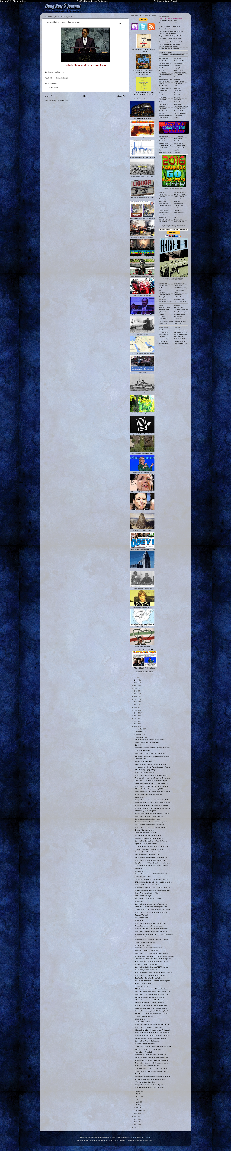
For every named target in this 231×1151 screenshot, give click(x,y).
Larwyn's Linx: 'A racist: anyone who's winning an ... (152, 931)
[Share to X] (62, 78)
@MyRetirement (178, 336)
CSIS (160, 287)
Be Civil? (138, 745)
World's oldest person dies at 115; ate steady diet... (151, 1000)
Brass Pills (162, 138)
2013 (136, 715)
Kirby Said (177, 79)
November (139, 731)
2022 (136, 691)
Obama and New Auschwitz (167, 29)
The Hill (161, 113)
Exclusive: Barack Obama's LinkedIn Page (149, 838)
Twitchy (161, 150)
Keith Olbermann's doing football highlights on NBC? (152, 791)
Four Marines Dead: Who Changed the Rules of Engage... (154, 972)
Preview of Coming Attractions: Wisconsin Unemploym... (153, 1076)
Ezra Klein (177, 201)
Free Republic (163, 86)
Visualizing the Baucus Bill (144, 937)
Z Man (176, 117)
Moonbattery (177, 88)
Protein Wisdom (178, 95)
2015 (136, 710)
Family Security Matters (166, 321)
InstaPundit (162, 99)
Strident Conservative (180, 102)
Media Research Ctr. (180, 212)
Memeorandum (178, 215)
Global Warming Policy (180, 287)
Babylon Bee (163, 194)
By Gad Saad (143, 50)
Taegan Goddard (179, 196)
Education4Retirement (180, 334)
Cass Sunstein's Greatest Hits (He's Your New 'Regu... (152, 1033)
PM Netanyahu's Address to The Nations (148, 835)
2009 (136, 726)
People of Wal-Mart (141, 915)
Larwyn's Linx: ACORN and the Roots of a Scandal (151, 939)
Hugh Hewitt (162, 97)
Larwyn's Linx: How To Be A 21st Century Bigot (150, 753)
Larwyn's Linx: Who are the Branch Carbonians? (151, 827)
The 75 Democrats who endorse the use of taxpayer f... (153, 909)
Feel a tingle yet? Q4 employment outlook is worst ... (152, 961)
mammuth (133, 1137)
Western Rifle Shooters (180, 113)
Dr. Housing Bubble (179, 145)
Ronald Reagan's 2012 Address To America (149, 1002)
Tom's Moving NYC (179, 339)
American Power (164, 309)
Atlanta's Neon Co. (179, 330)
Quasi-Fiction (139, 797)
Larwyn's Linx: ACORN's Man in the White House (151, 775)
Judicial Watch (163, 143)
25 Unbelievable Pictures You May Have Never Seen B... (153, 1046)
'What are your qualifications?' (145, 1044)
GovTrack (162, 141)
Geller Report (163, 93)
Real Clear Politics (179, 221)
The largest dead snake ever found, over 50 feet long (152, 778)
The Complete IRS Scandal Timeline (169, 44)
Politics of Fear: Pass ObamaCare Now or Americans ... (153, 1035)
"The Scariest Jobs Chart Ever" (145, 1082)
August (138, 1091)
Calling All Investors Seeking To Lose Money (149, 739)
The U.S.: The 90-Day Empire (167, 33)
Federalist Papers (179, 203)
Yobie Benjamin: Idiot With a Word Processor (149, 1087)
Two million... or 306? (142, 986)
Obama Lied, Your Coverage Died (146, 811)
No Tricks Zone (178, 297)
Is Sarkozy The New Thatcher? (145, 772)
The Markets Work (179, 108)
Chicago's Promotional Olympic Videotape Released (152, 756)
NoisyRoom (177, 90)
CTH (160, 77)
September (139, 737)
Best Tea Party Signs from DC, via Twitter (148, 978)
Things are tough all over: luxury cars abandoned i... (152, 1068)
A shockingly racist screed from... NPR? (148, 898)
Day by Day (162, 199)
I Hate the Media (178, 205)
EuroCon (161, 83)
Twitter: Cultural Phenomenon (145, 942)
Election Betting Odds (165, 79)
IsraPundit (162, 292)
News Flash (139, 1074)
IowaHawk (162, 208)
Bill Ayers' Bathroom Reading (144, 830)
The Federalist (163, 111)
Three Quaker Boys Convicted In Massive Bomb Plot (152, 1071)
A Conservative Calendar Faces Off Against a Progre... (152, 767)
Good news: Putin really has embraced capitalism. (151, 822)
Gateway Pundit (163, 90)
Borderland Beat (164, 285)
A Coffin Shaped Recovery (143, 761)
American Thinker (164, 65)
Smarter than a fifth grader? (144, 1016)
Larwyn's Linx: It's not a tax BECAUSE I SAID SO (151, 874)
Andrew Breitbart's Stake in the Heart (147, 885)
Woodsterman (163, 221)
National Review (164, 104)
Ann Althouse (177, 58)
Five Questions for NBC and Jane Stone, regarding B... (153, 808)
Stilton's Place (163, 217)
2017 (136, 704)
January (138, 1110)
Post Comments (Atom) (60, 100)
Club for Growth (178, 143)
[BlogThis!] (59, 78)
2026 (136, 680)
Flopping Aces (178, 68)
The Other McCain (179, 111)
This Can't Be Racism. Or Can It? (146, 833)
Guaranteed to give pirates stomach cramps (149, 997)
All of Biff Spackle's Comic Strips (144, 668)
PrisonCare (139, 901)
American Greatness (165, 61)
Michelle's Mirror (164, 212)
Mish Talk (176, 150)
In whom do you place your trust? (146, 970)
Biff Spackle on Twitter (180, 332)
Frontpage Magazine (165, 88)
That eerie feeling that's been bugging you (149, 849)
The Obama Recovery (142, 750)
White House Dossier (165, 152)
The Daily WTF (163, 334)
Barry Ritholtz (178, 138)
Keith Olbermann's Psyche (143, 896)
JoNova (176, 292)
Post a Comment (53, 87)
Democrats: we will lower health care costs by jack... (152, 1057)
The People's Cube (164, 219)
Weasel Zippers (163, 117)
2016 (136, 707)
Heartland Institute (179, 290)
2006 (136, 1119)
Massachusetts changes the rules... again (148, 926)
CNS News (162, 72)
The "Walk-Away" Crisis (143, 876)
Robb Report (163, 341)
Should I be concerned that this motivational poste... (152, 846)
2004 (136, 1124)
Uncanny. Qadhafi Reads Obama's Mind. (148, 852)
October (138, 734)
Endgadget (162, 336)
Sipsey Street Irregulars (181, 312)
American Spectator (165, 63)
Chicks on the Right (179, 61)
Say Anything (177, 99)
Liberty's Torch (178, 83)
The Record (162, 299)
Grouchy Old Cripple (165, 205)
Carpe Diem (177, 141)
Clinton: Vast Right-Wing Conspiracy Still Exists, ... (151, 789)
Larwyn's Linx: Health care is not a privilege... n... (151, 1054)
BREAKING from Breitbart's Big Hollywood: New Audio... (153, 882)
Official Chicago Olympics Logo (145, 770)
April (137, 1102)
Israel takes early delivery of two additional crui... (151, 764)
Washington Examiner (165, 115)
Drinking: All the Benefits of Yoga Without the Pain (151, 857)
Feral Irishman (163, 203)
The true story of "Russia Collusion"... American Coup (143, 72)
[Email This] (57, 78)
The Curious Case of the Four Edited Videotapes (151, 781)
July (137, 1094)
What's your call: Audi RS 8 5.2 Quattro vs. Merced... (152, 805)
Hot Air (161, 95)
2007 (136, 1116)
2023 (136, 688)
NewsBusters (178, 219)
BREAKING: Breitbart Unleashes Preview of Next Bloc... (153, 890)
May (137, 1099)
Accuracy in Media (179, 194)
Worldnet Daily (178, 115)
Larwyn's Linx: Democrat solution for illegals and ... (151, 912)
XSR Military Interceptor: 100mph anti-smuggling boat (152, 981)
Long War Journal (164, 294)
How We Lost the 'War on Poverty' (169, 46)
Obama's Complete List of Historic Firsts (170, 42)
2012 (136, 718)
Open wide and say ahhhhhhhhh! (146, 843)
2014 (136, 713)
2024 (136, 685)
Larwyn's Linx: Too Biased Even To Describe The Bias (152, 800)
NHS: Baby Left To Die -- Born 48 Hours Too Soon (151, 989)
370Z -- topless (140, 1019)
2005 (136, 1122)
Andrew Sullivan (178, 199)
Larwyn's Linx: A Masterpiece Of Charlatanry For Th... (152, 1011)
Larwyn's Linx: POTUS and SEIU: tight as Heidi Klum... (152, 786)
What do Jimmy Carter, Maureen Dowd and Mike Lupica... (154, 934)
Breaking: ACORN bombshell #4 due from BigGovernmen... (154, 956)
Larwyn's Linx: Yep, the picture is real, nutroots (150, 975)
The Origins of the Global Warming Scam (171, 31)
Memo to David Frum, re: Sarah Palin (147, 742)
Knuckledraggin (163, 210)
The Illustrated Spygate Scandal (165, 1)
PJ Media (162, 106)
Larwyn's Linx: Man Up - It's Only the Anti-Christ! (150, 923)
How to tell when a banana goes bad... (147, 854)
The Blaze (162, 68)
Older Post (121, 96)
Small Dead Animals (179, 314)
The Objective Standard (181, 106)
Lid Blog (176, 86)
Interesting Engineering (166, 339)
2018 (136, 702)
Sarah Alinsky (139, 871)
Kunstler (176, 77)
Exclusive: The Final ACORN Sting (146, 950)
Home (86, 96)
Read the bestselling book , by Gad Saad (144, 93)
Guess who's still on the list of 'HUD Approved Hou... (152, 783)
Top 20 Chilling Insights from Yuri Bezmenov (92, 1)
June (137, 1096)
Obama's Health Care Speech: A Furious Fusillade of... (152, 1030)
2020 (136, 696)
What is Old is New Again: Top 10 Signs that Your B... (152, 1060)
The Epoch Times (164, 81)
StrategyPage (163, 297)
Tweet (120, 23)
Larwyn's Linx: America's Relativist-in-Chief (149, 816)
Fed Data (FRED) (179, 147)
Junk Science (178, 294)
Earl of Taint (162, 201)
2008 (136, 1113)
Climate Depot (178, 285)
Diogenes (162, 196)
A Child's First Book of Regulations (169, 48)
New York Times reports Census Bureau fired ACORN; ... (153, 991)
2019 (136, 699)
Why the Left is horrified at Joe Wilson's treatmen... (151, 1005)
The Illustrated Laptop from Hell (168, 23)
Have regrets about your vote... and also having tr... (151, 1008)
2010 (136, 724)
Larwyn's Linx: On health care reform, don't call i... (151, 841)
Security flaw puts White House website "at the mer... (152, 879)
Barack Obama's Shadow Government (147, 819)
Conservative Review (165, 74)
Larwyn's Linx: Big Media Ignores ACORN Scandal (151, 967)
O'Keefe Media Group (165, 145)
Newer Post (50, 96)
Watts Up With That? (180, 301)
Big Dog (161, 314)
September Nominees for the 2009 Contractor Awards (152, 748)
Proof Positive (163, 215)
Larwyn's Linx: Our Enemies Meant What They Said (152, 994)
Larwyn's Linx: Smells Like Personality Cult (149, 1085)
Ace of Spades (163, 58)
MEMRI (176, 217)
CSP (160, 290)
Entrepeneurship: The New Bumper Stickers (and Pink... (153, 802)
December (139, 729)
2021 (136, 693)
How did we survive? (142, 918)
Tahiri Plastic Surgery (180, 341)
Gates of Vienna (178, 70)
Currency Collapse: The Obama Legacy (148, 1049)
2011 (136, 721)
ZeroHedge (177, 152)
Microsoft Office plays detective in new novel (149, 824)
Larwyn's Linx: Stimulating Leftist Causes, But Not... (151, 860)
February (139, 1107)
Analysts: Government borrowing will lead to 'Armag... (152, 813)
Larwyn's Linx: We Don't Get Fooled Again (148, 1027)
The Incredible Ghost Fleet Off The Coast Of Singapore (153, 959)
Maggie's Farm (163, 323)
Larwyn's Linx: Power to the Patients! (147, 1041)
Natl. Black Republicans (181, 309)
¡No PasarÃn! (163, 312)
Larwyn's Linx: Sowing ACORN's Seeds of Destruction (152, 887)
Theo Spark (177, 318)
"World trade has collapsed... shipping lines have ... (151, 906)
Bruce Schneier (163, 343)
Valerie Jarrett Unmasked (143, 1052)
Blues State (139, 920)
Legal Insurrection (179, 81)
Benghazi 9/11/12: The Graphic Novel (13, 1)
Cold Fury (162, 316)
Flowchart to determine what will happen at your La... (152, 1063)
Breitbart (161, 70)
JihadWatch (177, 208)
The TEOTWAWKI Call (142, 1022)
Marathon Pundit (178, 307)
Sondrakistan (178, 316)
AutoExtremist (163, 330)
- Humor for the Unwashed (171, 54)
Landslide (138, 868)
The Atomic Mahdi (141, 759)
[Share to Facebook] (64, 78)
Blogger (148, 1137)
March (138, 1105)
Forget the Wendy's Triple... (144, 983)
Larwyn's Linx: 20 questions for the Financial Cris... (151, 904)
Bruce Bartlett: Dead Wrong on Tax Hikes (148, 794)
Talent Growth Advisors (180, 343)
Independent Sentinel (180, 72)
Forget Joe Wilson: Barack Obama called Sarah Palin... (153, 1024)
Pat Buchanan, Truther (142, 945)
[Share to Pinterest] (66, 78)
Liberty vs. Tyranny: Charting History (169, 26)
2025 (136, 683)
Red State (177, 97)
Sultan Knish (177, 104)
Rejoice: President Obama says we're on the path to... (152, 1038)
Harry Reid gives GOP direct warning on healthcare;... (152, 863)
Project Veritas (163, 147)
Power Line (162, 108)
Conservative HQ (179, 63)
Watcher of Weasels (180, 321)
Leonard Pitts (178, 210)
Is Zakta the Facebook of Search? (146, 964)
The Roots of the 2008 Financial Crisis (170, 38)
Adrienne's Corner (164, 307)
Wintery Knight (178, 323)
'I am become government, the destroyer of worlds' (151, 865)
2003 (136, 1127)
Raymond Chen (163, 332)
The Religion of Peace (165, 301)
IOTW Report (178, 74)
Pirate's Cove (178, 93)
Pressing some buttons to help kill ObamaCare (150, 1079)
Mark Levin (162, 102)
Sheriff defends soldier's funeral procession (149, 948)
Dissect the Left (163, 318)
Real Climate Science (180, 299)
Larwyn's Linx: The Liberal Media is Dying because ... (152, 953)
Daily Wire (177, 65)
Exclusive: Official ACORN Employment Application (151, 928)
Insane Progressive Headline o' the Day (148, 893)
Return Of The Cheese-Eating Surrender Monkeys (151, 1013)
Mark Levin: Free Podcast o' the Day (147, 1066)
